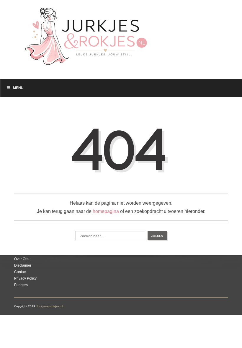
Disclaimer (22, 265)
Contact (20, 272)
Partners (21, 285)
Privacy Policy (25, 278)
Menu (18, 88)
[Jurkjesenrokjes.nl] (89, 33)
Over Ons (21, 259)
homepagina (106, 211)
